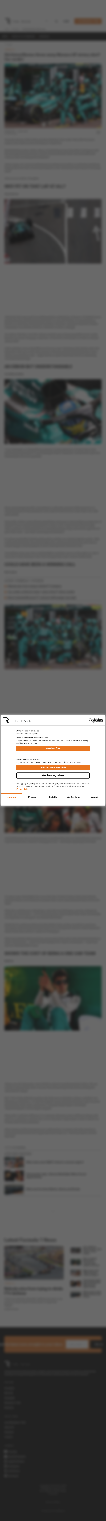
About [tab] (94, 797)
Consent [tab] (11, 797)
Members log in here (53, 775)
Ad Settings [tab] (73, 797)
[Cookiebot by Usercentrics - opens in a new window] (91, 720)
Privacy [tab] (32, 797)
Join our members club (53, 767)
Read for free (53, 748)
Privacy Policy (23, 788)
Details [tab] (53, 797)
